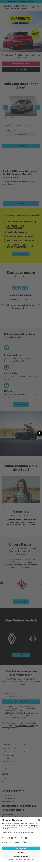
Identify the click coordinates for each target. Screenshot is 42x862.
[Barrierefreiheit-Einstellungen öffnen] (39, 433)
